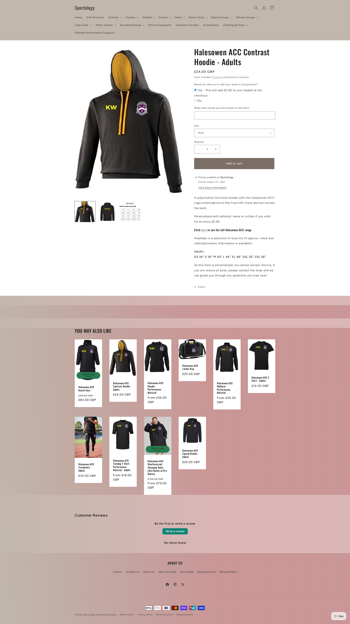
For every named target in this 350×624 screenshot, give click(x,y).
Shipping (217, 77)
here (204, 230)
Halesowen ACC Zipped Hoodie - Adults (190, 454)
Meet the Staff (167, 571)
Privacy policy (145, 614)
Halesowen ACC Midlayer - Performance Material (225, 388)
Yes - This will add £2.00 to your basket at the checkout (228, 92)
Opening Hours (206, 571)
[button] (114, 17)
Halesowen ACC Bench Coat (86, 389)
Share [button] (201, 286)
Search (117, 571)
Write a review (175, 531)
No (199, 100)
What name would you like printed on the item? (221, 108)
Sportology (89, 615)
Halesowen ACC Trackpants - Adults (86, 467)
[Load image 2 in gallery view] (107, 211)
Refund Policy (228, 571)
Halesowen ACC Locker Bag (190, 367)
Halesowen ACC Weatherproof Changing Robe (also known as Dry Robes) (157, 467)
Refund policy (127, 614)
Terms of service (164, 614)
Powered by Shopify (106, 615)
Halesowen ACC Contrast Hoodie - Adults (122, 386)
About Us (149, 571)
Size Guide (187, 571)
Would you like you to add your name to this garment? (226, 84)
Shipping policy (184, 614)
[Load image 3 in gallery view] (130, 211)
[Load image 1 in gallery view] (85, 211)
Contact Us (133, 571)
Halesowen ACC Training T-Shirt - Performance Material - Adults (122, 465)
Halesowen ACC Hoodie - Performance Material (155, 388)
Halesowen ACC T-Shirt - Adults (261, 379)
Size (196, 125)
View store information (212, 187)
